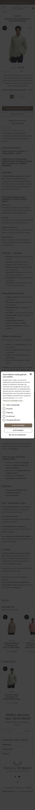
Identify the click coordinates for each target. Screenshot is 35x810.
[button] (17, 401)
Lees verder (19, 398)
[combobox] (31, 374)
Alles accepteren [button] (18, 425)
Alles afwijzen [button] (18, 430)
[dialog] (17, 405)
